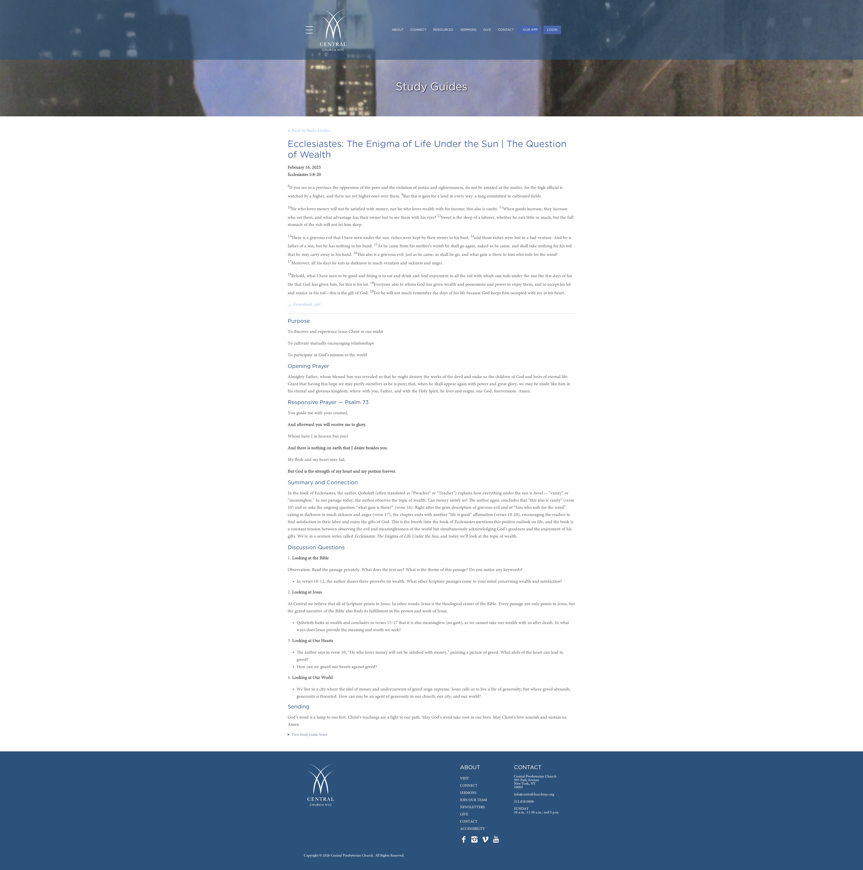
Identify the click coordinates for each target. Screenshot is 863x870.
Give (487, 29)
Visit (464, 778)
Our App (530, 29)
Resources (443, 29)
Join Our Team (473, 800)
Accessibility (472, 829)
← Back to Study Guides (309, 130)
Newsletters (472, 807)
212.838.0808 (524, 802)
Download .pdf (306, 304)
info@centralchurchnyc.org (534, 794)
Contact (506, 29)
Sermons (468, 29)
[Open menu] (309, 29)
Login (552, 29)
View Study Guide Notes (309, 735)
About (398, 29)
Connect (418, 29)
